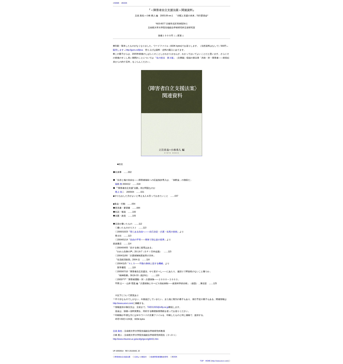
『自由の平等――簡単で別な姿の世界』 (147, 239)
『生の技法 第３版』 (165, 58)
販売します (118, 50)
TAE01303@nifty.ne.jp (158, 307)
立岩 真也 (117, 331)
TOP (202, 361)
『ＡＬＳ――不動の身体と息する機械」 (145, 263)
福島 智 (118, 184)
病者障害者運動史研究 (159, 357)
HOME (116, 3)
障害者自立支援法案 (122, 357)
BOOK (124, 3)
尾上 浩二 (119, 192)
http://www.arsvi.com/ (123, 303)
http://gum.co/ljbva (134, 50)
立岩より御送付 (140, 357)
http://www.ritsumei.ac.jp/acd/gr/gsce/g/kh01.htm (135, 339)
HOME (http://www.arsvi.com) (216, 361)
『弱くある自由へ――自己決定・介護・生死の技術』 (153, 231)
